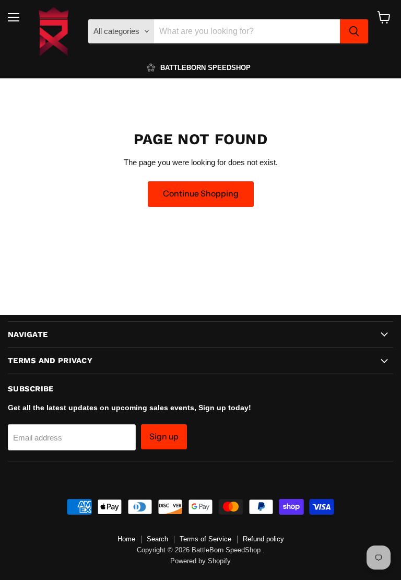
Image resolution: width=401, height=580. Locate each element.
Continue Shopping (201, 194)
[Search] (354, 31)
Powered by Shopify (200, 561)
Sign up (164, 437)
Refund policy (263, 539)
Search (157, 539)
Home (126, 539)
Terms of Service (205, 539)
